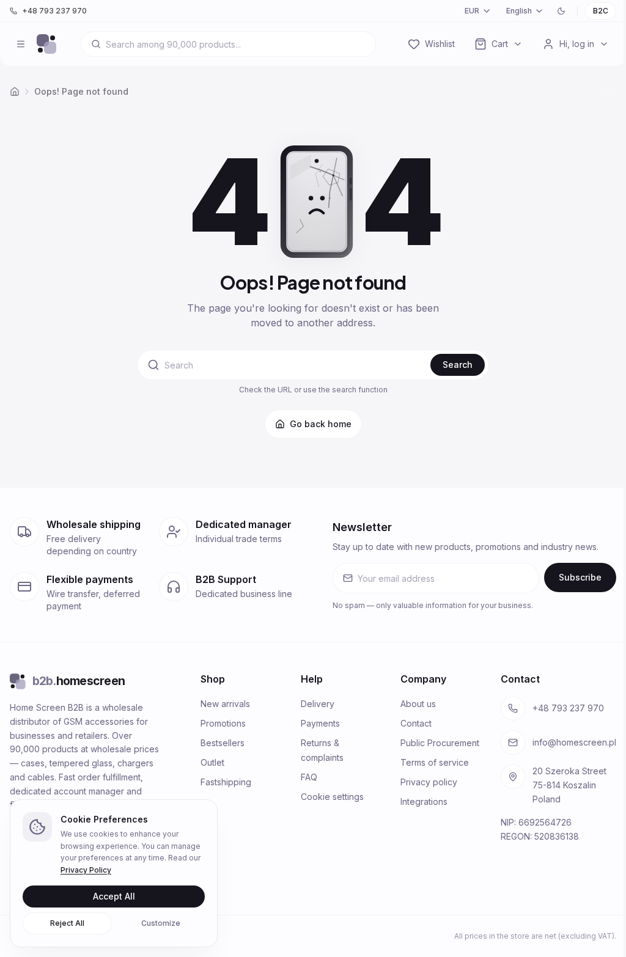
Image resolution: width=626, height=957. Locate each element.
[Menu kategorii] (21, 44)
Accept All (114, 896)
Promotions (223, 723)
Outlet (212, 762)
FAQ (309, 777)
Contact (416, 723)
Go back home (321, 424)
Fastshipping (226, 782)
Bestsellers (223, 743)
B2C (600, 10)
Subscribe (580, 577)
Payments (320, 723)
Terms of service (434, 762)
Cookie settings (332, 796)
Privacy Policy (86, 870)
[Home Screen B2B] (46, 44)
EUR (472, 10)
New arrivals (225, 703)
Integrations (423, 801)
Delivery (317, 703)
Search (458, 364)
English (519, 10)
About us (418, 703)
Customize (160, 923)
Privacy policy (428, 782)
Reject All (67, 923)
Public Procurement (439, 743)
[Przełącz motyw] (561, 11)
